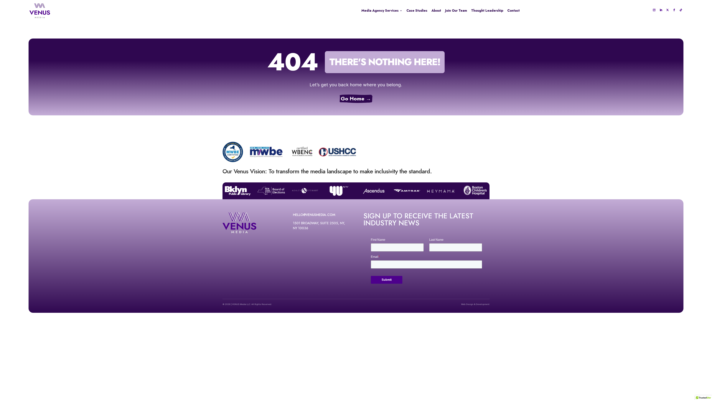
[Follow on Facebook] (674, 10)
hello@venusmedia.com (314, 214)
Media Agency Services (380, 10)
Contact (513, 10)
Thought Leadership (487, 10)
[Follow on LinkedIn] (660, 10)
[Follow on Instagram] (654, 10)
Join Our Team (456, 10)
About (436, 10)
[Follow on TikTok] (680, 10)
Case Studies (416, 10)
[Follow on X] (667, 10)
